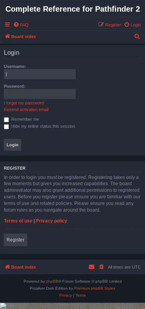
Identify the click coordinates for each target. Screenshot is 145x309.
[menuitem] (21, 25)
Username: (15, 66)
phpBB (52, 281)
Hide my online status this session (42, 126)
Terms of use (18, 221)
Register (15, 240)
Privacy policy (51, 221)
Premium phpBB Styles (94, 288)
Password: (15, 86)
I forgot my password (24, 103)
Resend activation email (26, 109)
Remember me (24, 119)
